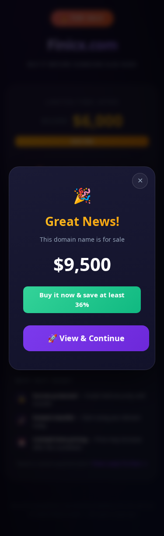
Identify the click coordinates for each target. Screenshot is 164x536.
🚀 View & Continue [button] (86, 338)
